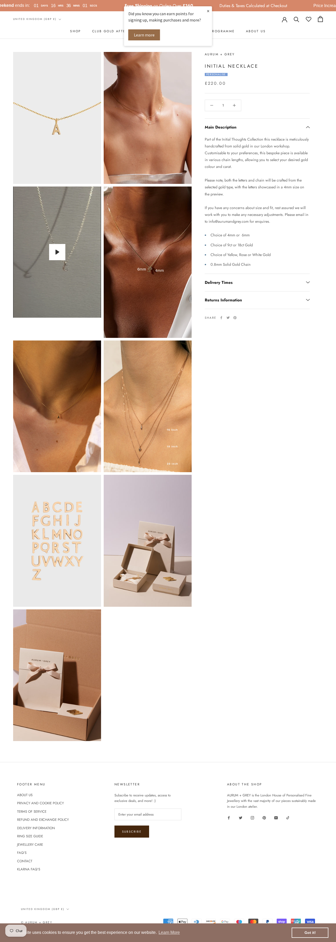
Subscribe (131, 831)
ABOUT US (256, 31)
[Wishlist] (308, 19)
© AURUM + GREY (36, 922)
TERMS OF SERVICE (31, 811)
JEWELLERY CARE (30, 844)
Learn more (144, 35)
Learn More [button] (169, 932)
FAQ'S (22, 852)
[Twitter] (228, 317)
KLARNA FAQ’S (28, 869)
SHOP (75, 31)
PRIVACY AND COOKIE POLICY (40, 803)
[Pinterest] (235, 317)
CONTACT (24, 861)
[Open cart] (320, 19)
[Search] (296, 19)
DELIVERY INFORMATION (36, 828)
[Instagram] (252, 817)
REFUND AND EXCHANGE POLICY (43, 819)
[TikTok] (288, 817)
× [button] (208, 11)
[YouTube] (276, 817)
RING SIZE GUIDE (30, 836)
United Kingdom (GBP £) (34, 19)
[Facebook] (221, 317)
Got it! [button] (310, 932)
